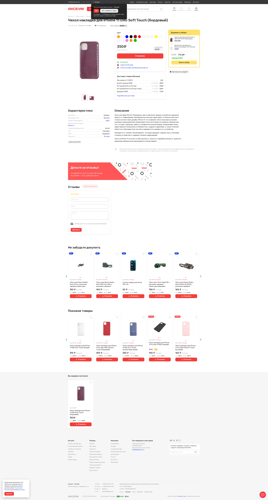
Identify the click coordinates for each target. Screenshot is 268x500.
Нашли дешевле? (122, 50)
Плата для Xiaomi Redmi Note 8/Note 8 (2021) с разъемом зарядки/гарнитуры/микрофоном (184, 284)
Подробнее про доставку (126, 96)
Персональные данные (97, 462)
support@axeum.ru (107, 491)
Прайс (70, 457)
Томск (133, 492)
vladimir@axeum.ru (138, 449)
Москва (97, 2)
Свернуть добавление (90, 186)
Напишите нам (181, 496)
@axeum (104, 489)
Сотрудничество (116, 449)
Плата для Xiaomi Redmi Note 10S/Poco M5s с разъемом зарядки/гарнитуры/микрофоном (105, 284)
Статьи (113, 457)
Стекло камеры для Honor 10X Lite (132, 283)
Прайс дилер (72, 459)
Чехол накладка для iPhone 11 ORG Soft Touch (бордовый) (184, 37)
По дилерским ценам (75, 446)
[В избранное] (90, 254)
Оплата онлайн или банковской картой (134, 68)
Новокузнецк (148, 492)
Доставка (153, 2)
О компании (115, 443)
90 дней (107, 136)
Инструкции (115, 454)
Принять (9, 493)
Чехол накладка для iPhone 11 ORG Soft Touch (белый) (80, 347)
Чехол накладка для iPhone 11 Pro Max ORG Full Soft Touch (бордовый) (106, 348)
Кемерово (140, 492)
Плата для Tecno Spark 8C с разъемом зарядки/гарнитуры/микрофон (159, 284)
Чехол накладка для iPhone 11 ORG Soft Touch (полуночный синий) (133, 348)
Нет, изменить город (109, 11)
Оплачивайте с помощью (108, 496)
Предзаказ (71, 454)
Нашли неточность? (74, 142)
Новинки (71, 451)
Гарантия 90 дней (126, 65)
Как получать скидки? (179, 72)
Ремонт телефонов (74, 443)
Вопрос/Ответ (94, 459)
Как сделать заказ (142, 2)
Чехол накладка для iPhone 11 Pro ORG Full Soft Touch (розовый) (185, 348)
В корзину (82, 296)
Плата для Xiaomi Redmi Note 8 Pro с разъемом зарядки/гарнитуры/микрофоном (79, 284)
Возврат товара (94, 467)
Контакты (196, 2)
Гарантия (167, 2)
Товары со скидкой (74, 449)
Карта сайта (93, 470)
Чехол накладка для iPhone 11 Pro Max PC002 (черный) (159, 344)
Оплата (160, 2)
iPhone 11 (71, 125)
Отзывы (113, 446)
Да (96, 11)
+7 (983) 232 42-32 (74, 2)
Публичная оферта (95, 454)
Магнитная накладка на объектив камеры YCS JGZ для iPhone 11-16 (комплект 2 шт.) (184, 47)
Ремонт (132, 2)
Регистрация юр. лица (118, 451)
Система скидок (177, 2)
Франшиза (187, 2)
